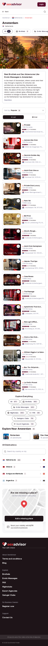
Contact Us (7, 617)
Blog (4, 563)
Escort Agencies (9, 591)
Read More (8, 100)
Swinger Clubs (8, 595)
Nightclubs (7, 586)
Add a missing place (24, 518)
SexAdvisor (6, 18)
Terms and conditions (12, 558)
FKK (4, 582)
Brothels (6, 574)
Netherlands (18, 18)
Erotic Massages (9, 578)
